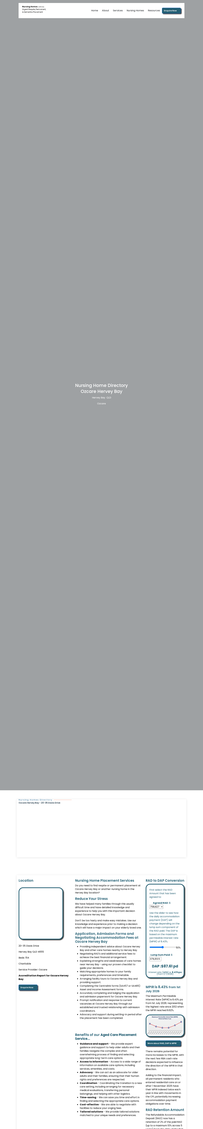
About (105, 10)
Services (118, 10)
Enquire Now (170, 10)
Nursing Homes (135, 10)
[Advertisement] (101, 827)
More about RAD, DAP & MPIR (162, 1043)
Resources (154, 10)
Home (94, 10)
